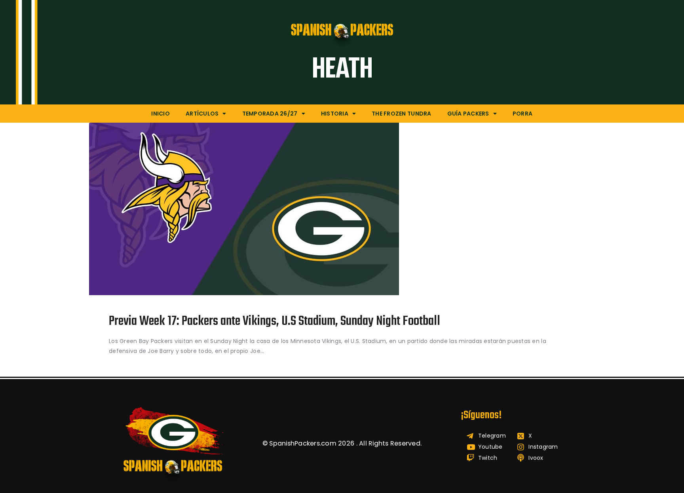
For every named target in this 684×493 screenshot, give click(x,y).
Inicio (160, 114)
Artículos (202, 114)
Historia (334, 114)
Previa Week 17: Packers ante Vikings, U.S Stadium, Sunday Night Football (274, 322)
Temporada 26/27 (270, 114)
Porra (522, 114)
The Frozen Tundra (401, 114)
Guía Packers (468, 114)
